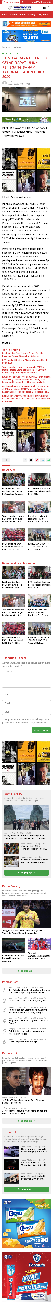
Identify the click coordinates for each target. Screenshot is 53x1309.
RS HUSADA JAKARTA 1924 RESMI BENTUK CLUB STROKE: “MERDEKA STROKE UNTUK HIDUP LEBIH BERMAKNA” (26, 399)
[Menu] (4, 7)
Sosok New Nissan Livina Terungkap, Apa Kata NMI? (34, 1164)
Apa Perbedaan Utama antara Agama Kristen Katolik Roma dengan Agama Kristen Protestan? (28, 1011)
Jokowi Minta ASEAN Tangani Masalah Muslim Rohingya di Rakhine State (34, 847)
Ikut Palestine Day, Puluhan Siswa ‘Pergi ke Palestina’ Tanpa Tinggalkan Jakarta (23, 354)
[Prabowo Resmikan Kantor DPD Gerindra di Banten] (11, 861)
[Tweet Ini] (31, 460)
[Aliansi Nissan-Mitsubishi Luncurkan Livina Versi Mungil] (11, 1178)
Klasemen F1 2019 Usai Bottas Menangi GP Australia (13, 958)
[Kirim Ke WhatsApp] (48, 460)
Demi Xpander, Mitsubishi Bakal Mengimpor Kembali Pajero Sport (34, 1150)
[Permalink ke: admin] (4, 82)
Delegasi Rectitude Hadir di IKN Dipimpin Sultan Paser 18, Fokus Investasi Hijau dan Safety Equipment (24, 837)
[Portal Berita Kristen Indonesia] (20, 7)
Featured (6, 53)
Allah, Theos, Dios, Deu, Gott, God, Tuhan (28, 1000)
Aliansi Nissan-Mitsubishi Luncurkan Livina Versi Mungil (33, 1177)
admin (10, 82)
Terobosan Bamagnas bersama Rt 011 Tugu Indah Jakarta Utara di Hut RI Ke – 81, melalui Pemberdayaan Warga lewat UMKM (24, 370)
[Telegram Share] (42, 460)
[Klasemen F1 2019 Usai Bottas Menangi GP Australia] (13, 945)
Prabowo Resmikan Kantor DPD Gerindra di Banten (34, 861)
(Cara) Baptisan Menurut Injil (23, 1041)
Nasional (16, 53)
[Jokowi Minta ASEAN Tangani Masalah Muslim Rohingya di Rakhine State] (11, 848)
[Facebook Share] (25, 460)
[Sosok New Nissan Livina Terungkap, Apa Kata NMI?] (11, 1164)
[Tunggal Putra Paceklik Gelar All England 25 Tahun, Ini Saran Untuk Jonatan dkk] (26, 914)
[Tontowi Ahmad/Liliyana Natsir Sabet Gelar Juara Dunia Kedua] (39, 944)
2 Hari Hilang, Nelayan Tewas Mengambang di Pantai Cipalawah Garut (24, 1112)
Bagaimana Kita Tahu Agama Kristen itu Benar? (28, 1022)
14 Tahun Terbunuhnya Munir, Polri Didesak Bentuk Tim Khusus (23, 1101)
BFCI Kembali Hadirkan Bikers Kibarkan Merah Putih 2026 (24, 361)
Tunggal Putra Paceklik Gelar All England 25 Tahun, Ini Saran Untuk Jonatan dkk (23, 931)
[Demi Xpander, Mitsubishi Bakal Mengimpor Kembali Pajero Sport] (11, 1151)
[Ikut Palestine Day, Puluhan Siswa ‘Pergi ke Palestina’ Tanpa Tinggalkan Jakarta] (13, 479)
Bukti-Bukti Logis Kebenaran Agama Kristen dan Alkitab (26, 1032)
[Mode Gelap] (44, 8)
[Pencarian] (49, 8)
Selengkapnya (25, 872)
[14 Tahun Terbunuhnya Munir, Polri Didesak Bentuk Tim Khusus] (26, 1080)
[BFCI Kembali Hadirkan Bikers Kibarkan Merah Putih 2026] (39, 479)
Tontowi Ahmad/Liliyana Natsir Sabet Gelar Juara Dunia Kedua (39, 956)
